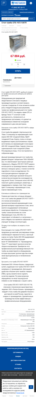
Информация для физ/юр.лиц (18, 348)
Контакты (18, 368)
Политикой (20, 393)
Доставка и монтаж (18, 360)
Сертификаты (18, 352)
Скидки (18, 356)
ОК (31, 387)
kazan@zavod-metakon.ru (27, 12)
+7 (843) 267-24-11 (18, 7)
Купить (18, 71)
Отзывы (18, 364)
